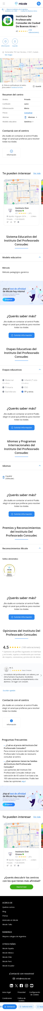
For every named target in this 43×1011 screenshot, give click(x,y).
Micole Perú (7, 961)
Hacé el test (22, 887)
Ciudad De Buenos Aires (29, 11)
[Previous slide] (2, 675)
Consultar (28, 113)
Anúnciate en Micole (10, 920)
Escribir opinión (9, 690)
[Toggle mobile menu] (3, 3)
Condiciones (7, 998)
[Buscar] (39, 4)
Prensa (5, 916)
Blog (4, 911)
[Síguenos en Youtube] (31, 985)
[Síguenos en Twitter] (16, 985)
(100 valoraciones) (34, 31)
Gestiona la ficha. (17, 87)
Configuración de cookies (34, 993)
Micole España (8, 948)
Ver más (37, 173)
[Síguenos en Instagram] (26, 985)
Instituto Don (22, 209)
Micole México (8, 953)
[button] (21, 257)
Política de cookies (22, 999)
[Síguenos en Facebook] (21, 985)
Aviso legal (6, 992)
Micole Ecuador (8, 966)
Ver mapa (8, 55)
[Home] (2, 9)
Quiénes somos (8, 907)
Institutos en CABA (11, 11)
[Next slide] (41, 675)
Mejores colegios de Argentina (14, 936)
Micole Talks (7, 924)
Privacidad (21, 992)
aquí (24, 781)
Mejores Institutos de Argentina (17, 9)
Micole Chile (7, 957)
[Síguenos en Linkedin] (11, 985)
